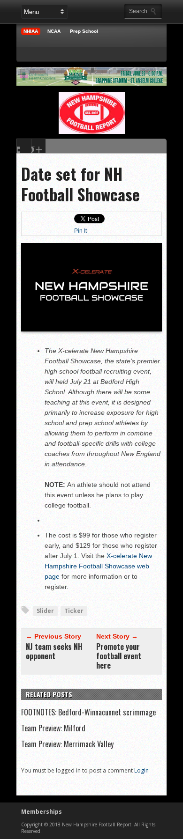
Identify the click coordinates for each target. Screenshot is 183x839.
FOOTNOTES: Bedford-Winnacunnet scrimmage (88, 712)
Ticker (74, 611)
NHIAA (30, 31)
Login (141, 770)
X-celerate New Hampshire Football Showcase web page (98, 566)
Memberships (41, 812)
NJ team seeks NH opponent (54, 651)
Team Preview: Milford (53, 728)
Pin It (80, 231)
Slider (45, 611)
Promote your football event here (118, 656)
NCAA (54, 31)
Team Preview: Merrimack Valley (67, 744)
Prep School (84, 31)
